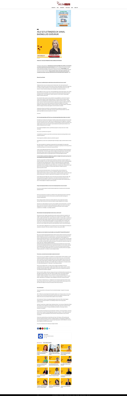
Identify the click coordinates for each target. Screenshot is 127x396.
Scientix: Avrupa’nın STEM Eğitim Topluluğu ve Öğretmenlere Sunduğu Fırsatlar (54, 353)
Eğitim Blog (88, 395)
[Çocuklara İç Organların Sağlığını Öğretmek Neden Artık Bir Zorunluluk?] (42, 359)
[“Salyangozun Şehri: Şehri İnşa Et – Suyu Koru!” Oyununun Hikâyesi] (42, 381)
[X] (40, 329)
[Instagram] (46, 337)
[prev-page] (37, 389)
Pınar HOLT (46, 334)
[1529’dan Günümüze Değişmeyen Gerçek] (66, 381)
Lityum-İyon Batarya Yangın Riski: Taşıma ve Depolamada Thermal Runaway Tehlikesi (65, 353)
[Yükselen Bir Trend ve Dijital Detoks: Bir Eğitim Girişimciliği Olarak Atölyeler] (42, 348)
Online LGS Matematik (55, 395)
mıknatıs (73, 395)
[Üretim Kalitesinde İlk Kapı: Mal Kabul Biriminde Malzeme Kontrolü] (54, 359)
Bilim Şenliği (77, 395)
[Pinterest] (43, 329)
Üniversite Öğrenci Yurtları (67, 395)
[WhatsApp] (45, 329)
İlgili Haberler (39, 342)
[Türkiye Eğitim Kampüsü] (63, 3)
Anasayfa (53, 7)
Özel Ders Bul (61, 395)
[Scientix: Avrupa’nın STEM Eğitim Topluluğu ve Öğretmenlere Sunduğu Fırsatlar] (54, 348)
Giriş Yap (76, 7)
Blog (72, 7)
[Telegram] (47, 329)
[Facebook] (38, 329)
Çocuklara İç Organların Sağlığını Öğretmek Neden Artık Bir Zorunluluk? (42, 365)
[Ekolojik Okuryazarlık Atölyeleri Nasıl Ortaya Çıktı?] (54, 381)
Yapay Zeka (68, 7)
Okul (58, 7)
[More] (49, 329)
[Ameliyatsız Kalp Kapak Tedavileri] (54, 371)
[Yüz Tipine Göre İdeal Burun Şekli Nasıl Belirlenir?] (66, 371)
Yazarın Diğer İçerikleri (47, 342)
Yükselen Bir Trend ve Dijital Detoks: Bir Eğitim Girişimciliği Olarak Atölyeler (42, 353)
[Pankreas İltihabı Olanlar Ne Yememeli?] (42, 371)
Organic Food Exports (83, 395)
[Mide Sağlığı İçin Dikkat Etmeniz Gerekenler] (66, 359)
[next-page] (39, 389)
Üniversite (62, 7)
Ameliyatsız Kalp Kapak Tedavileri (54, 375)
